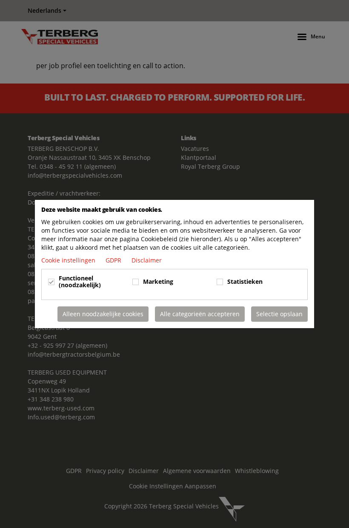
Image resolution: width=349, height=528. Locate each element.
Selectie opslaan (279, 314)
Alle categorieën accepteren (200, 314)
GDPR (114, 260)
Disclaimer (147, 260)
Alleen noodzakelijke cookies (103, 314)
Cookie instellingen (69, 260)
